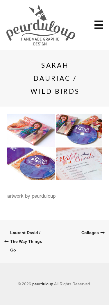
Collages (90, 232)
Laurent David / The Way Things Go (26, 241)
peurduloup (42, 284)
